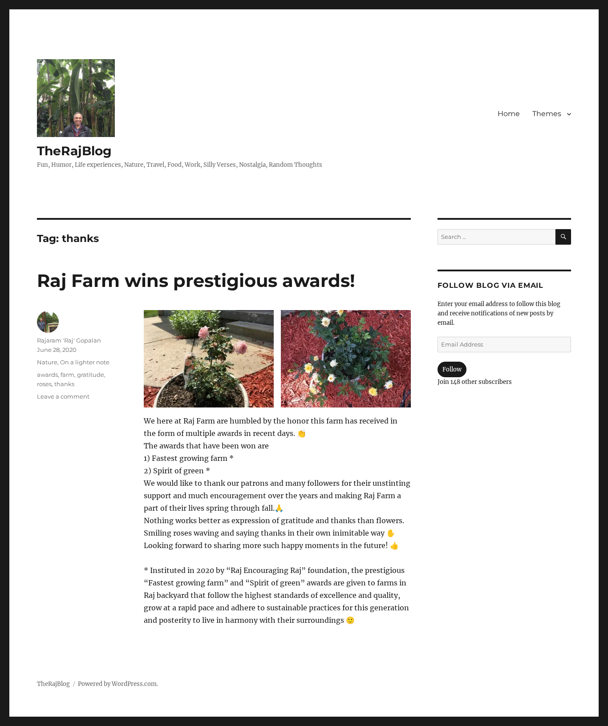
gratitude (90, 374)
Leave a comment (63, 396)
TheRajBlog (74, 150)
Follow (452, 369)
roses (44, 383)
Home (509, 113)
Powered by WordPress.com (117, 684)
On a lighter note (84, 362)
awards (47, 374)
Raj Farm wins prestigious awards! (196, 280)
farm (67, 374)
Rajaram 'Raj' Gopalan (69, 340)
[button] (209, 358)
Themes (546, 113)
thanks (64, 383)
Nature (47, 362)
